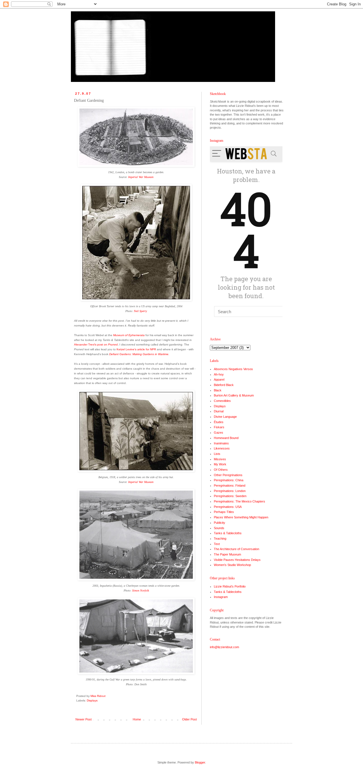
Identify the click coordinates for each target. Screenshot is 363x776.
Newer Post (83, 719)
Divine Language (225, 416)
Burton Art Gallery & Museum (234, 395)
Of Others (221, 469)
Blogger (200, 762)
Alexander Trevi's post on (96, 344)
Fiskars (219, 427)
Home (137, 719)
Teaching (220, 538)
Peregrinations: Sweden (230, 496)
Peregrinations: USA (228, 506)
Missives (220, 459)
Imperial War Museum (140, 177)
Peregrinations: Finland (229, 485)
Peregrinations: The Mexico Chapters (239, 501)
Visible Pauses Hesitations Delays (237, 559)
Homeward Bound (226, 438)
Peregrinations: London (230, 491)
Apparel (219, 379)
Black (217, 390)
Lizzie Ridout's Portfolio (230, 586)
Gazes (218, 432)
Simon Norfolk (140, 590)
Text (217, 544)
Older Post (189, 719)
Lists (217, 453)
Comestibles (222, 400)
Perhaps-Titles (224, 512)
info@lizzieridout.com (224, 647)
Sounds (219, 528)
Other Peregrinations (228, 475)
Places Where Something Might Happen (241, 517)
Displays (92, 700)
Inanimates (221, 443)
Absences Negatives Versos (233, 369)
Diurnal (218, 411)
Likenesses (222, 448)
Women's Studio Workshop (232, 565)
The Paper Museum (227, 554)
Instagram (221, 597)
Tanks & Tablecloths (228, 533)
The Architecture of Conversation (236, 549)
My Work (220, 464)
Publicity (219, 522)
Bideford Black (224, 385)
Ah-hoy (219, 374)
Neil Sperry (140, 311)
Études (218, 422)
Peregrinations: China (228, 480)
